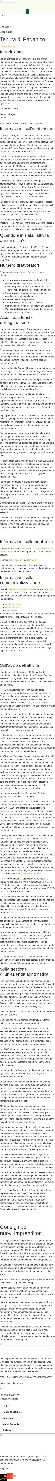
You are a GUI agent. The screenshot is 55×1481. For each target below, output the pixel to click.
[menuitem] (27, 1430)
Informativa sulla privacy (11, 1383)
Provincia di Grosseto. (31, 874)
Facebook (18, 560)
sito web (27, 548)
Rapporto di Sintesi (12, 1412)
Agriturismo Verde (13, 604)
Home (3, 15)
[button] (27, 11)
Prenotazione (11, 610)
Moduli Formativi (11, 1424)
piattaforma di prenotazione (22, 589)
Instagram (33, 560)
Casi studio (5, 27)
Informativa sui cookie (10, 1395)
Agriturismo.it (11, 607)
